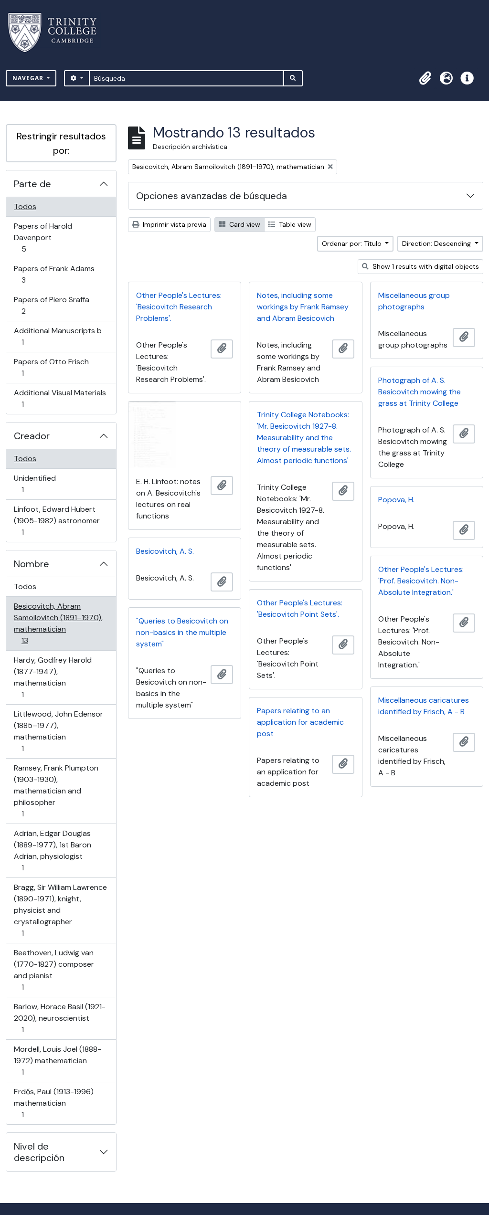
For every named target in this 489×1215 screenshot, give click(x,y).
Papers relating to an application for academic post (300, 722)
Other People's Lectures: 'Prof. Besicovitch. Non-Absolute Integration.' (421, 580)
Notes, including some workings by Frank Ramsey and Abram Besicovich (303, 306)
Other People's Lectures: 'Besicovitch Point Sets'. (299, 608)
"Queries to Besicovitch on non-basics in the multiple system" (182, 632)
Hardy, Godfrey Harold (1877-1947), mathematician (52, 677)
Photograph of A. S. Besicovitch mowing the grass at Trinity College (419, 391)
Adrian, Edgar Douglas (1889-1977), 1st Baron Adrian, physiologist (52, 850)
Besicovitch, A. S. (165, 551)
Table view (294, 224)
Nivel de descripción (39, 1152)
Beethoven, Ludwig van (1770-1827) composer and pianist (53, 969)
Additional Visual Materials (59, 398)
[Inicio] (58, 33)
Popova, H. (396, 500)
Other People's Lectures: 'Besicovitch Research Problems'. (179, 306)
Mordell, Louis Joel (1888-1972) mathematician (57, 1060)
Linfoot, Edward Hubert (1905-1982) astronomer (56, 520)
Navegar (28, 78)
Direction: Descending (437, 243)
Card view (243, 224)
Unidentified (36, 484)
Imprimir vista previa (173, 224)
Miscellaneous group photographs (414, 301)
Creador (32, 436)
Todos (25, 206)
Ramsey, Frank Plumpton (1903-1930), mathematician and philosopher (55, 790)
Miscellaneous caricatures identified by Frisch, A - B (423, 706)
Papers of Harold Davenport (42, 237)
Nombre (31, 564)
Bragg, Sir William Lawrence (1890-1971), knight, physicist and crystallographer (60, 910)
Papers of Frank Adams (54, 274)
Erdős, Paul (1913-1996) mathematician (53, 1103)
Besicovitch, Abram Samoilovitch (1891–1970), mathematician (58, 623)
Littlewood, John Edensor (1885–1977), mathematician (58, 730)
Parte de (32, 184)
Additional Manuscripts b (57, 336)
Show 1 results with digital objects (425, 266)
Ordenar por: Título (352, 243)
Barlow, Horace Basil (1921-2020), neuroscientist (59, 1018)
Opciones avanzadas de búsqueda (211, 196)
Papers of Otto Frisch (51, 367)
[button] (425, 78)
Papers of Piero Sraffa (51, 305)
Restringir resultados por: (61, 143)
